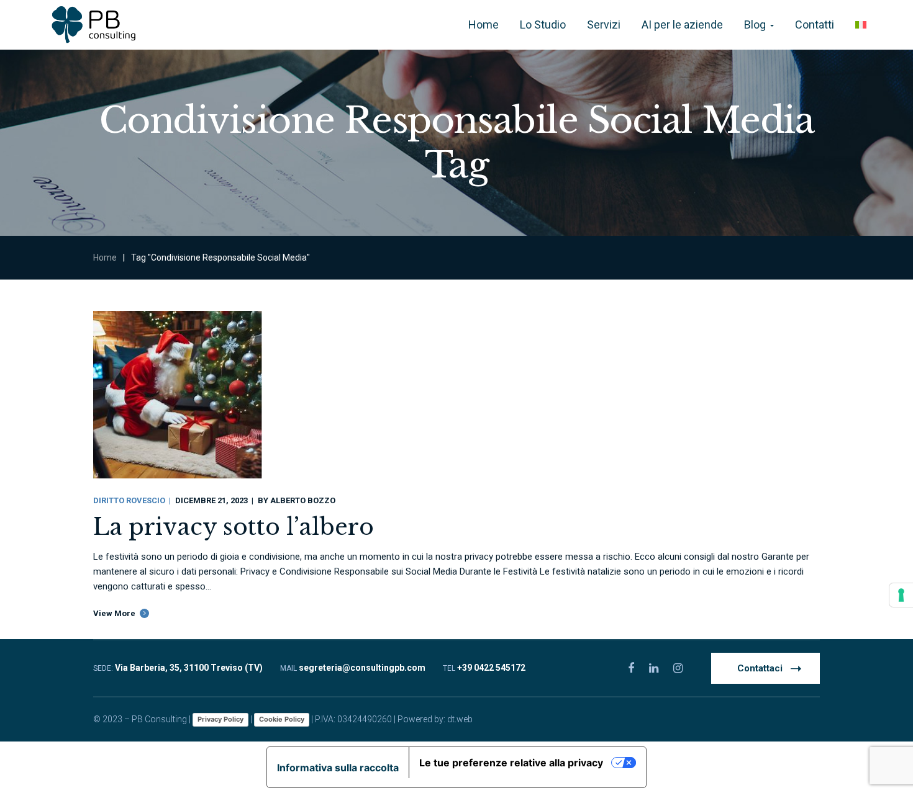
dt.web (460, 719)
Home (105, 257)
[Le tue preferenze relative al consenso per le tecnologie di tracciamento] (901, 595)
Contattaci (760, 668)
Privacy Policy (220, 719)
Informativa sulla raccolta (338, 767)
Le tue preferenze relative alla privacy (511, 762)
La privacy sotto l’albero (233, 527)
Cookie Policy (281, 719)
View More (114, 613)
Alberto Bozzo (302, 500)
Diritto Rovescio (129, 500)
